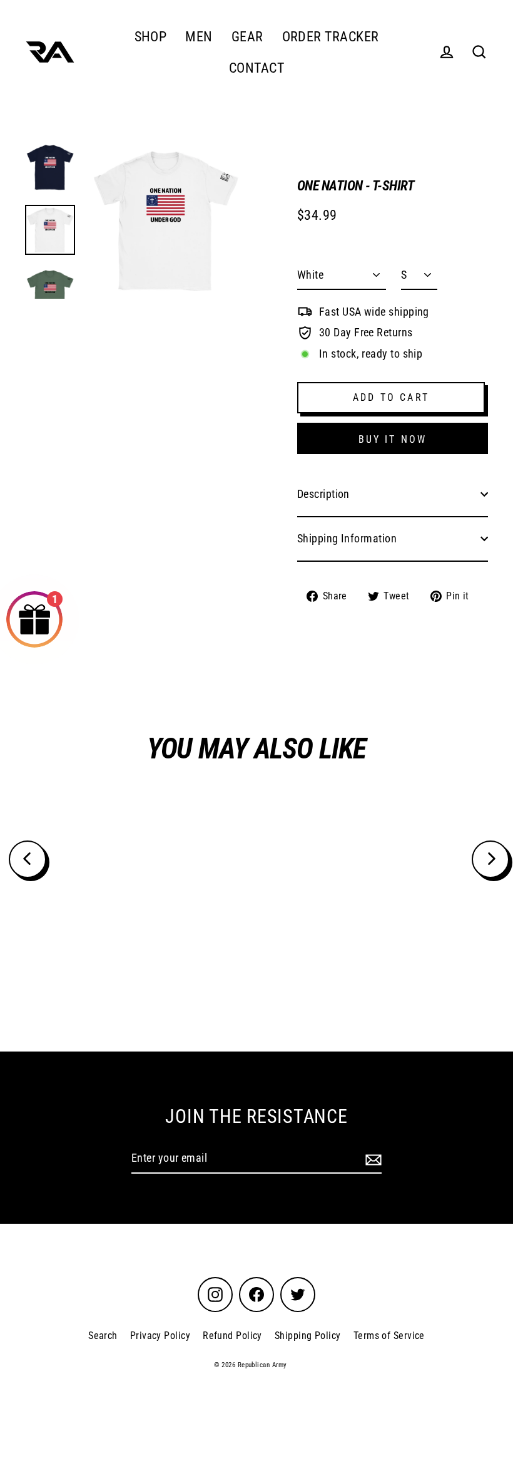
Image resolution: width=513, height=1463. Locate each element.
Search (103, 1336)
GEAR (247, 36)
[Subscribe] (372, 1159)
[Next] (490, 859)
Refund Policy (232, 1336)
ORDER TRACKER (330, 36)
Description (323, 493)
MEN (198, 36)
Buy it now (392, 439)
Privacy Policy (160, 1336)
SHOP (151, 36)
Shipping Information (347, 538)
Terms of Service (389, 1336)
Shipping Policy (308, 1336)
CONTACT (256, 68)
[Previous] (27, 859)
